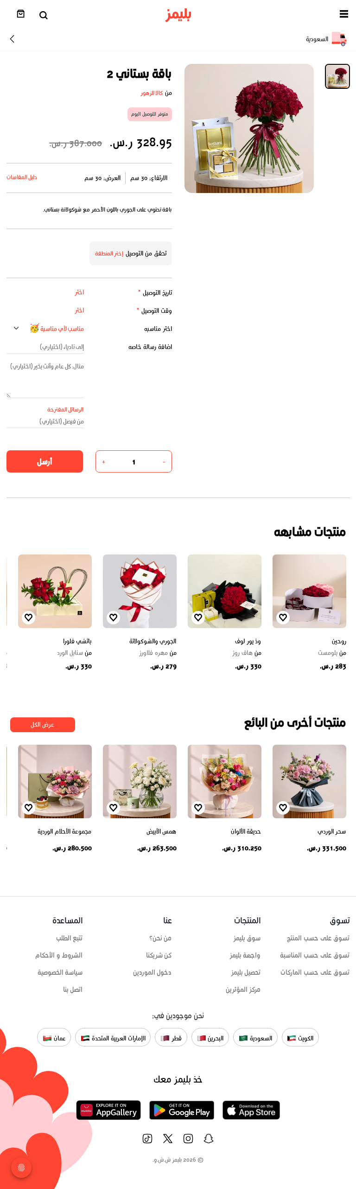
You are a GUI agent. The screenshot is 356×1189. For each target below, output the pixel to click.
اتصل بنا (73, 989)
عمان (59, 1038)
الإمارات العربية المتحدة (117, 1038)
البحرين (215, 1038)
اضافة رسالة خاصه (150, 346)
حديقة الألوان (246, 831)
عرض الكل (42, 724)
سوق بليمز (247, 938)
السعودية (260, 1038)
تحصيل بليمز (246, 972)
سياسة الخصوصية (60, 972)
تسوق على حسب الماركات (315, 972)
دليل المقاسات (22, 177)
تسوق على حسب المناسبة (315, 955)
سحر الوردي (332, 831)
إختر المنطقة (109, 253)
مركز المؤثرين (243, 989)
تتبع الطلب (69, 938)
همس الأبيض (161, 831)
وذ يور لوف (248, 641)
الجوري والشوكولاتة (153, 641)
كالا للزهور (151, 93)
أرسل (44, 461)
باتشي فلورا (77, 641)
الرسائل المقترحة (65, 409)
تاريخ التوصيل (155, 292)
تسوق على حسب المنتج (318, 938)
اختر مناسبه (158, 328)
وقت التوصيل (154, 310)
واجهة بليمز (245, 955)
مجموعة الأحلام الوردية (64, 831)
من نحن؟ (160, 938)
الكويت (304, 1038)
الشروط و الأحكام (59, 955)
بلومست (332, 653)
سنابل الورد (74, 653)
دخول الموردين (152, 972)
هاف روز (246, 653)
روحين (339, 641)
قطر (176, 1038)
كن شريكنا (159, 955)
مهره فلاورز (158, 653)
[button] (344, 15)
